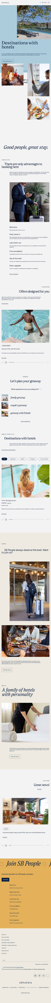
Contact (4, 948)
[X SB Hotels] (43, 975)
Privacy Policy (20, 967)
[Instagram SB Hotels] (35, 975)
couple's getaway (18, 405)
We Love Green (5, 940)
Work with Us (5, 950)
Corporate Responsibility (8, 942)
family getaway (17, 398)
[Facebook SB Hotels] (39, 975)
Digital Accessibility (44, 987)
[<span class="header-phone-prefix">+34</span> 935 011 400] (40, 2)
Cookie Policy (21, 987)
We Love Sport (5, 937)
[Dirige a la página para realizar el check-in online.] (38, 2)
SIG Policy (4, 953)
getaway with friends (20, 413)
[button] (3, 362)
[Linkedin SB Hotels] (47, 975)
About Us (4, 934)
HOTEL (6, 829)
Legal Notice (5, 987)
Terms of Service (38, 969)
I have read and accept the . (13, 967)
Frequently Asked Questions (9, 945)
